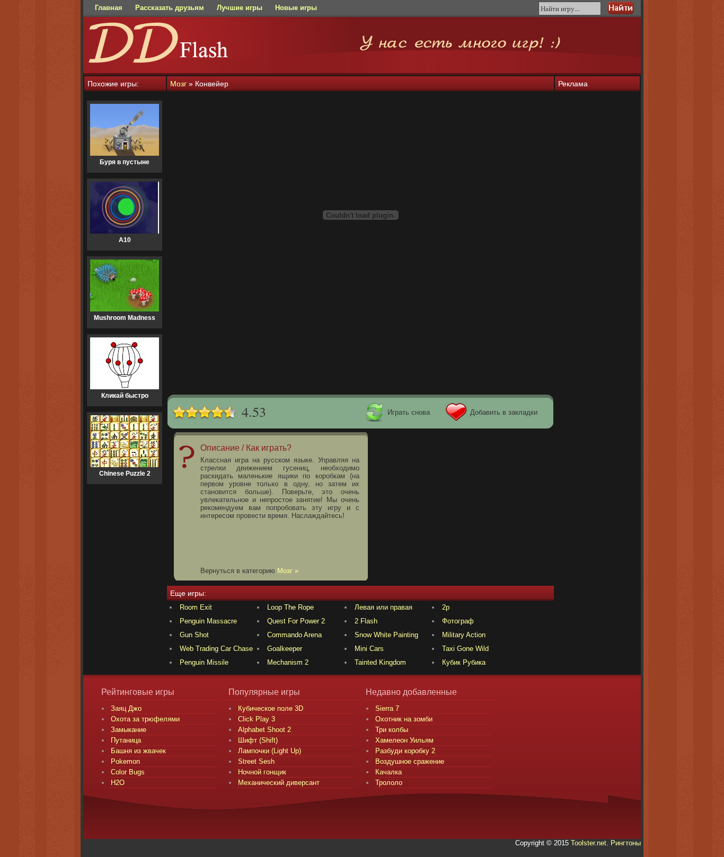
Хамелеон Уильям (404, 740)
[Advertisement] (360, 366)
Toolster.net (588, 843)
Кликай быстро (124, 395)
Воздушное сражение (409, 761)
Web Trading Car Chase (216, 649)
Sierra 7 (387, 708)
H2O (118, 783)
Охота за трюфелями (145, 719)
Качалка (388, 772)
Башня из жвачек (138, 751)
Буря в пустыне (124, 162)
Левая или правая (383, 607)
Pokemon (125, 761)
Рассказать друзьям (169, 8)
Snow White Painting (386, 635)
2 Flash (366, 621)
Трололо (388, 783)
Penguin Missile (204, 662)
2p (445, 607)
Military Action (463, 635)
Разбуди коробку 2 (405, 751)
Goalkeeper (284, 649)
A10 (125, 240)
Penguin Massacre (208, 621)
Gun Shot (194, 635)
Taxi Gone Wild (465, 649)
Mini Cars (369, 649)
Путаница (126, 740)
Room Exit (196, 607)
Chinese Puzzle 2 (125, 473)
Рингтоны (626, 843)
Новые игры (296, 8)
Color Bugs (128, 772)
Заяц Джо (126, 708)
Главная (108, 8)
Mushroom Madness (124, 318)
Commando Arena (294, 635)
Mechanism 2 (287, 662)
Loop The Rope (290, 607)
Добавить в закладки (503, 412)
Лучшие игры (239, 8)
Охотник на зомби (403, 719)
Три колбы (391, 730)
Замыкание (128, 730)
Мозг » (287, 571)
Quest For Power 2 (296, 621)
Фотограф (458, 621)
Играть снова (408, 412)
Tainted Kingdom (380, 662)
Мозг (178, 83)
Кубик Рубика (463, 662)
